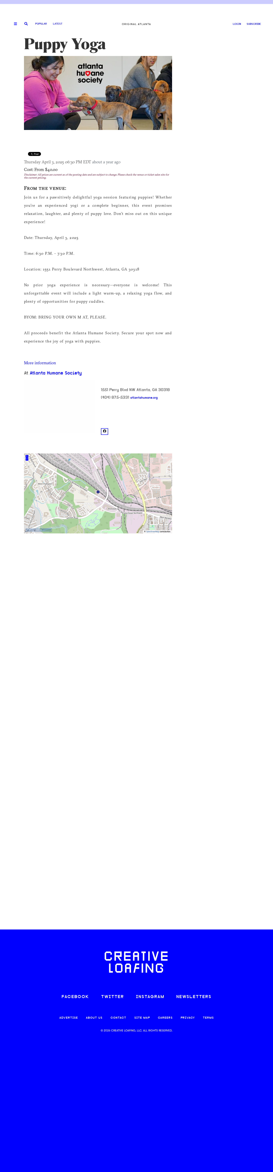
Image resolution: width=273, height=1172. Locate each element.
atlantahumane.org (144, 397)
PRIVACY (188, 1017)
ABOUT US (94, 1017)
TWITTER (112, 997)
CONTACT (118, 1017)
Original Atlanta (136, 24)
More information (40, 362)
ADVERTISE (68, 1017)
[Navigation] (14, 24)
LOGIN (237, 24)
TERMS (208, 1017)
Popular (41, 24)
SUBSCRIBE (254, 24)
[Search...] (26, 24)
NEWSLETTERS (193, 997)
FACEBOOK (75, 997)
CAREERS (165, 1017)
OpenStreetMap (152, 532)
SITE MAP (142, 1017)
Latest (57, 24)
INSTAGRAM (150, 997)
